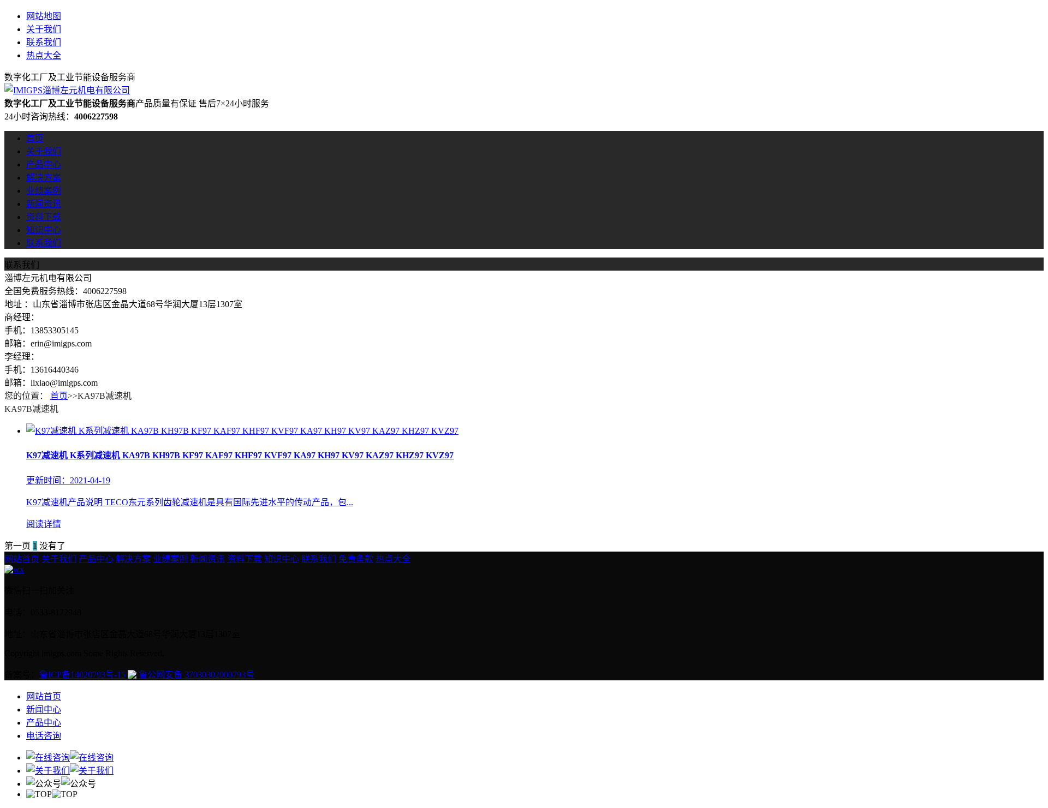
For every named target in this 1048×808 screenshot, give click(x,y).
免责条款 (355, 559)
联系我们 (43, 42)
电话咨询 (43, 735)
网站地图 (43, 16)
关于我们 (43, 29)
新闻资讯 (43, 203)
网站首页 (21, 559)
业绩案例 (43, 190)
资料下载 (43, 217)
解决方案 (43, 177)
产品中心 (43, 164)
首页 (35, 138)
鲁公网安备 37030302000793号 (195, 674)
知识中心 (43, 230)
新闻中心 (43, 709)
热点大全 (43, 55)
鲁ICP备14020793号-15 (82, 674)
